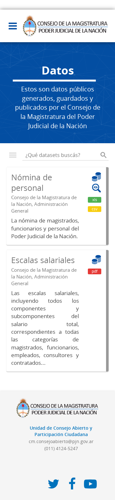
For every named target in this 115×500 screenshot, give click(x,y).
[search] (103, 155)
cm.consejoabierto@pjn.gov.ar (61, 441)
